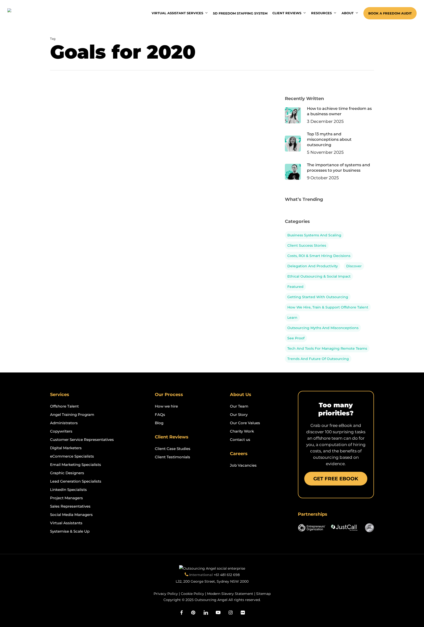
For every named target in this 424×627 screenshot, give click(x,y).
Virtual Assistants (66, 523)
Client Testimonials (172, 457)
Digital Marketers (66, 448)
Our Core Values (245, 423)
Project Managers (66, 498)
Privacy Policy (166, 593)
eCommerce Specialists (72, 456)
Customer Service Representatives (82, 439)
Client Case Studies (172, 448)
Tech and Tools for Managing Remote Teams (327, 348)
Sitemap (263, 593)
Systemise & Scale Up (70, 531)
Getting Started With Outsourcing (317, 297)
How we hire (166, 406)
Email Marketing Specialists (75, 464)
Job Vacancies (243, 465)
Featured (295, 286)
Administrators (64, 423)
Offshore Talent (64, 406)
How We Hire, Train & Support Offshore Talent (327, 307)
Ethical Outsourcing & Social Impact (319, 276)
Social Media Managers (71, 514)
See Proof (296, 338)
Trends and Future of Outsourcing (318, 359)
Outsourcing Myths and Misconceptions (322, 328)
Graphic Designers (67, 473)
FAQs (160, 414)
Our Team (239, 406)
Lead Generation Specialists (75, 481)
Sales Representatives (70, 506)
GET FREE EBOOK (335, 479)
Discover (354, 266)
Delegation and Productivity (312, 266)
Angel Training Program (72, 414)
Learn (292, 317)
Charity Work (242, 431)
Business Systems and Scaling (314, 235)
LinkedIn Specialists (68, 489)
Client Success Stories (306, 245)
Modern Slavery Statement (230, 593)
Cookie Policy (192, 593)
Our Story (239, 414)
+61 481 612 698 (227, 575)
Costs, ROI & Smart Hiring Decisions (318, 256)
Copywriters (61, 431)
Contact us (240, 439)
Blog (159, 423)
